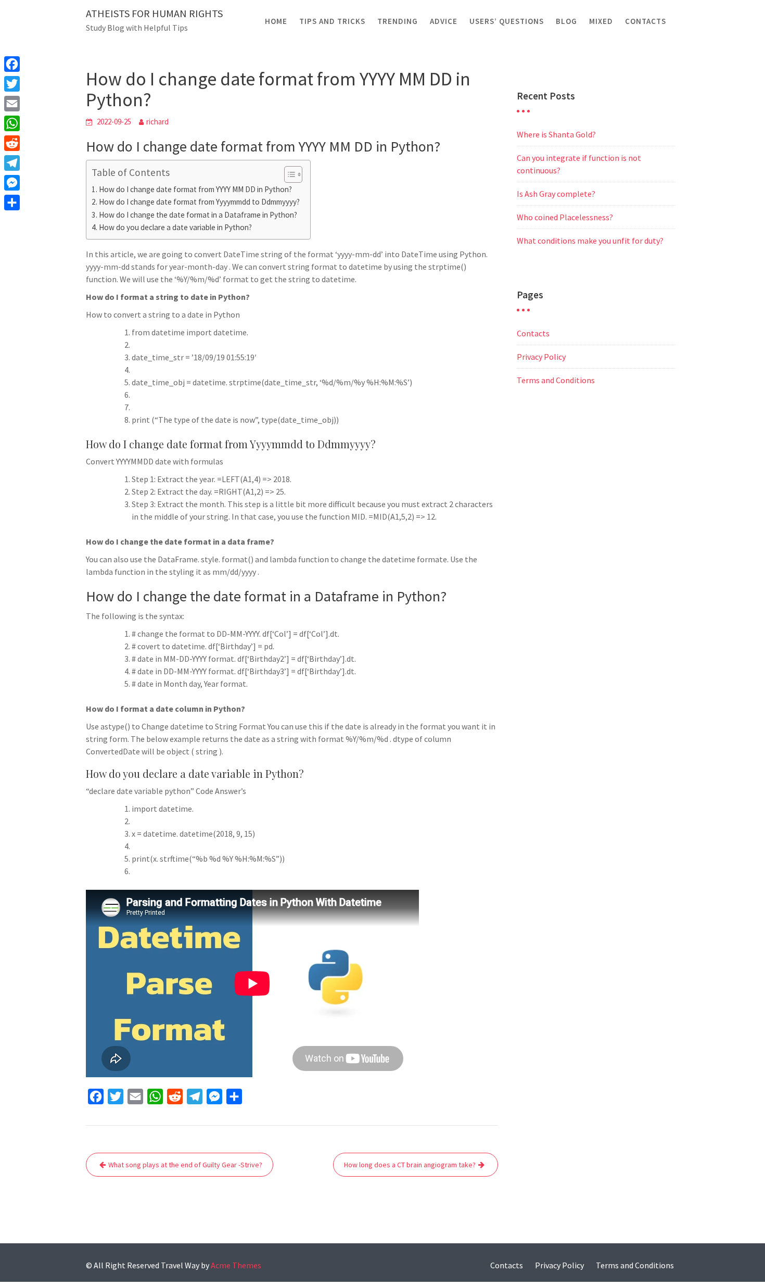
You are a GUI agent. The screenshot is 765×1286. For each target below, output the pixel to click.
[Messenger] (12, 183)
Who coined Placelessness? (565, 217)
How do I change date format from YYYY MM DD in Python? (195, 189)
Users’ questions (506, 21)
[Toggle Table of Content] (288, 174)
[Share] (12, 202)
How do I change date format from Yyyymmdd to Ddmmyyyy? (199, 202)
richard (157, 122)
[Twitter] (12, 84)
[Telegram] (12, 163)
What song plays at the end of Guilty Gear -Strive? (185, 1164)
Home (276, 21)
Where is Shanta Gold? (556, 134)
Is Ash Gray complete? (556, 193)
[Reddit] (12, 143)
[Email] (12, 104)
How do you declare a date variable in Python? (175, 227)
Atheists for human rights (154, 13)
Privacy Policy (541, 356)
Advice (443, 21)
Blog (566, 21)
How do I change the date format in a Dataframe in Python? (198, 215)
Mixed (601, 21)
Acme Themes (236, 1265)
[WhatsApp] (12, 123)
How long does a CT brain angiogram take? (410, 1164)
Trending (397, 21)
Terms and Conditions (556, 380)
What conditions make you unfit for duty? (590, 240)
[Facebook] (12, 64)
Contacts (645, 21)
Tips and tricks (332, 21)
